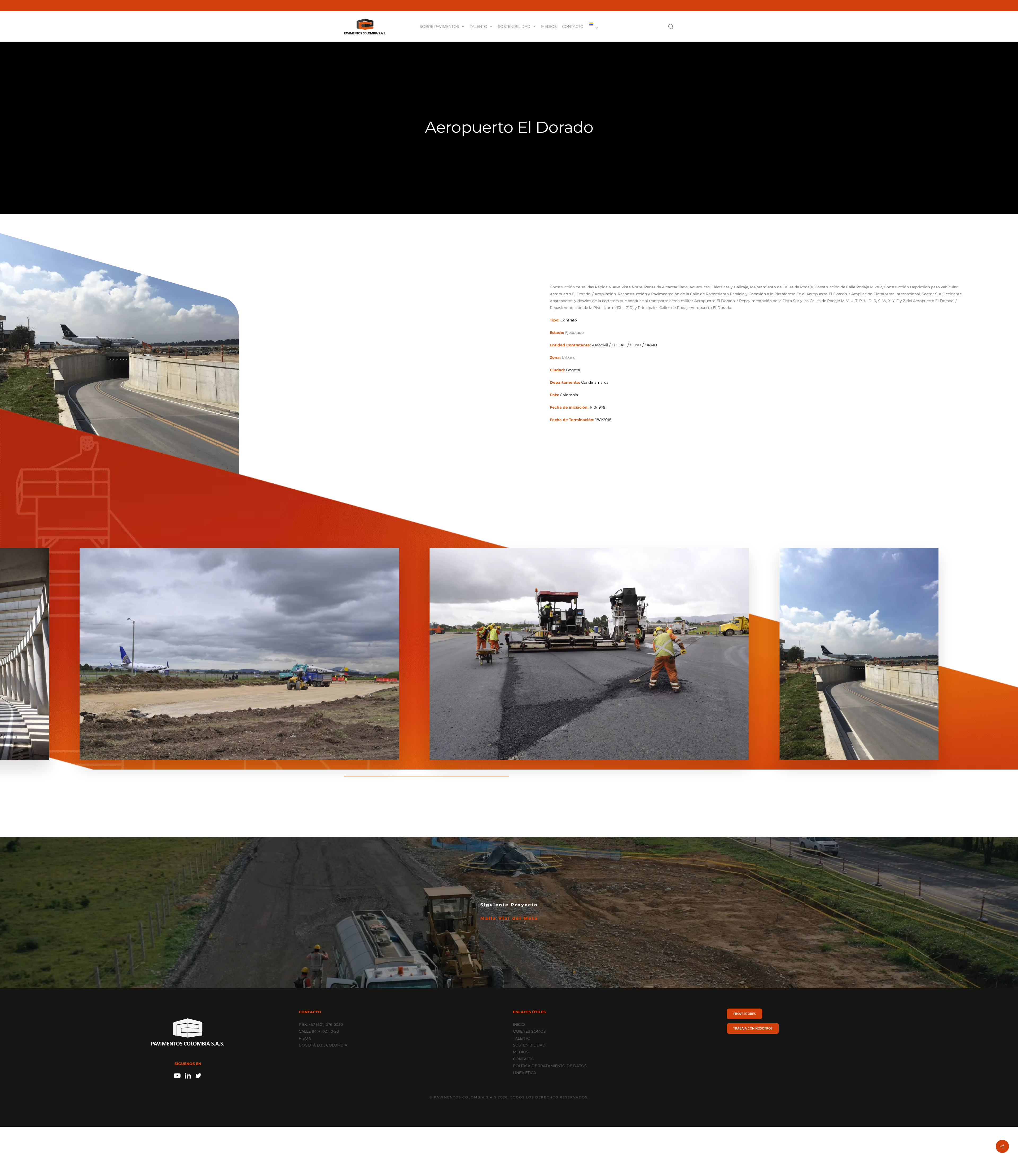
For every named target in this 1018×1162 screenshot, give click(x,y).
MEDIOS (521, 1052)
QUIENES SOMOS (529, 1031)
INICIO (519, 1024)
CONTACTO (523, 1059)
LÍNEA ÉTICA (524, 1072)
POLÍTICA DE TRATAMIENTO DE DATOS (550, 1065)
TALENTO (521, 1038)
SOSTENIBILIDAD (529, 1045)
